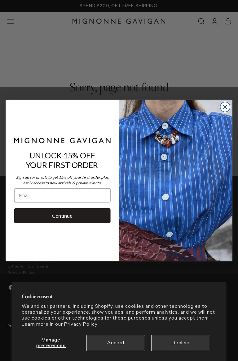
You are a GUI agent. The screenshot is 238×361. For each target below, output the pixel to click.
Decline (181, 343)
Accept (116, 343)
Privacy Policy (81, 324)
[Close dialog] (225, 107)
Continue (62, 216)
